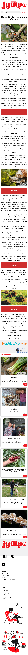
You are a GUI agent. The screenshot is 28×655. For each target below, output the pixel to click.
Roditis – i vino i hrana (14, 438)
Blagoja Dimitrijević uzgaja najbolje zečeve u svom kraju (14, 408)
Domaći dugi (14, 377)
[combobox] (13, 12)
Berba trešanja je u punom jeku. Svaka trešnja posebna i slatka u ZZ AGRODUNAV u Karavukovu (14, 470)
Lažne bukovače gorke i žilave (14, 530)
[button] (2, 12)
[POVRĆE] (21, 375)
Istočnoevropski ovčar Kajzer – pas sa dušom (14, 500)
